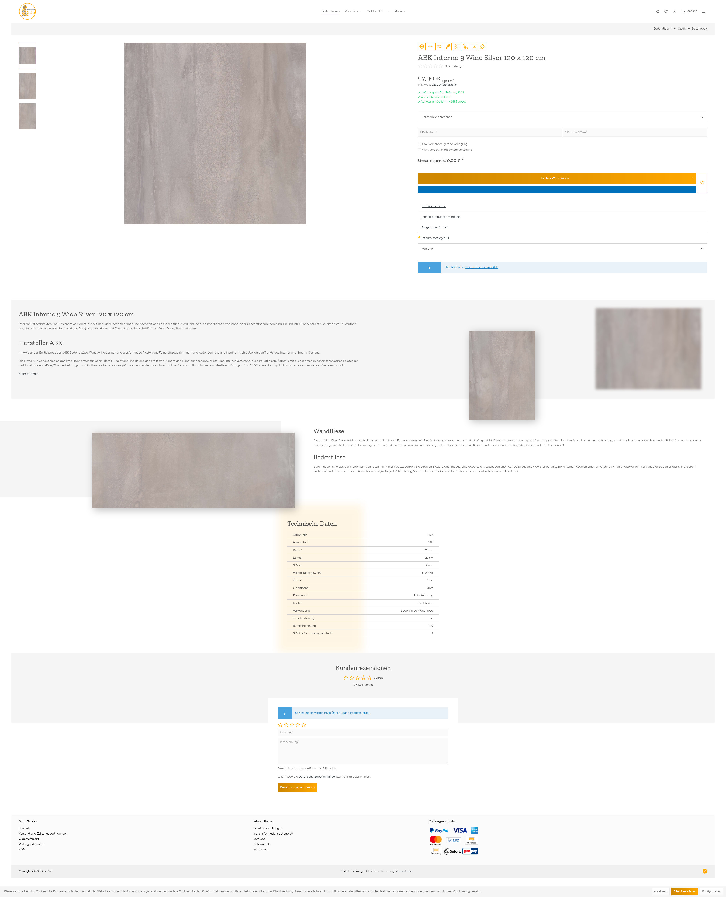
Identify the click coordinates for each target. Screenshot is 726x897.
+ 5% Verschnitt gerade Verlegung (444, 144)
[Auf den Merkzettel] (702, 183)
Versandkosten (404, 871)
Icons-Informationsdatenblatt (273, 833)
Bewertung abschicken (296, 787)
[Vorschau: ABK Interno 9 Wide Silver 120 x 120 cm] (27, 56)
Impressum (260, 849)
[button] (280, 724)
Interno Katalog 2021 (435, 238)
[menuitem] (330, 11)
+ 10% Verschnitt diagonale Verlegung (447, 149)
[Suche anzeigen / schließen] (658, 11)
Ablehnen (661, 891)
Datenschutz (262, 844)
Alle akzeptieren (685, 891)
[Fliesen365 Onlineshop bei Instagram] (705, 871)
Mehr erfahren (28, 373)
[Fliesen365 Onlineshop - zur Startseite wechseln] (27, 11)
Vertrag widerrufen (31, 844)
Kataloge (259, 839)
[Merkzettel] (666, 11)
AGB (22, 849)
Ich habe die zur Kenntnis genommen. (326, 776)
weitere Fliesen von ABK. (481, 267)
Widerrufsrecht (29, 839)
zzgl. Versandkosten (445, 84)
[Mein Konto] (674, 11)
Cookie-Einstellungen (267, 828)
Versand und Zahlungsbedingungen (43, 833)
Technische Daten (434, 206)
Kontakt (24, 828)
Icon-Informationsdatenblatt (441, 217)
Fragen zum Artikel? (435, 227)
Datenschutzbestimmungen (318, 776)
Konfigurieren (711, 891)
